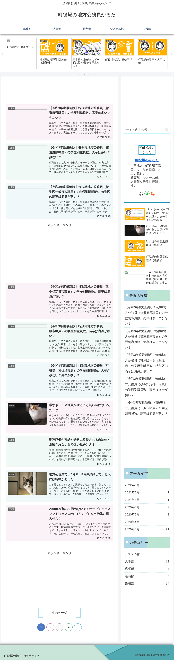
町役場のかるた (147, 160)
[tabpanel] (21, 53)
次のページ (59, 612)
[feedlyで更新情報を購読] (147, 193)
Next (171, 54)
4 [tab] (94, 74)
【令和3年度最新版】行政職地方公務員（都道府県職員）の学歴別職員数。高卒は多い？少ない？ (146, 315)
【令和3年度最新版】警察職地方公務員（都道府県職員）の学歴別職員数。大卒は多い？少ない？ (146, 339)
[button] (167, 130)
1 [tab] (79, 74)
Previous (2, 54)
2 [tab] (84, 74)
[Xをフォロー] (141, 193)
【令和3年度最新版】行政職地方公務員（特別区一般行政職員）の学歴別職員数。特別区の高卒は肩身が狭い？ (146, 363)
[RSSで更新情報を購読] (152, 193)
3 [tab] (89, 74)
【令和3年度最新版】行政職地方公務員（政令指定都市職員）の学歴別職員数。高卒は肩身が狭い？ (146, 387)
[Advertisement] (59, 91)
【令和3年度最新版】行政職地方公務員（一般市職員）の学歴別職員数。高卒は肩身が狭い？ (146, 408)
